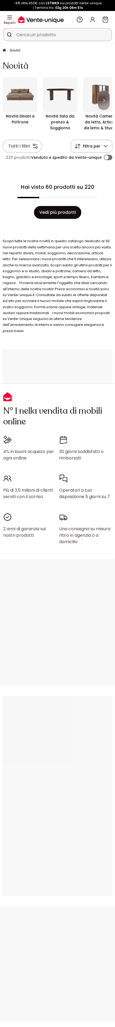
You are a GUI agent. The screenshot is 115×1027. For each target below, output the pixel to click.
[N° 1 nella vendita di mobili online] (41, 19)
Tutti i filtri (19, 146)
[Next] (104, 100)
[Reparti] (9, 17)
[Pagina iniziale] (4, 50)
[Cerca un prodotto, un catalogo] (9, 35)
